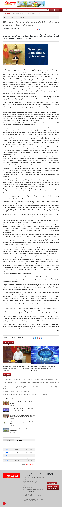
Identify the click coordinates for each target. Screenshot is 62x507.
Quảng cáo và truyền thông (52, 487)
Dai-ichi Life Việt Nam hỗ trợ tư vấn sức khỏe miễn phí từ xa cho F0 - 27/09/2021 (26, 394)
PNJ (7, 452)
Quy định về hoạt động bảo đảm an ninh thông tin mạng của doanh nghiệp (26, 13)
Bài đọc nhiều (8, 398)
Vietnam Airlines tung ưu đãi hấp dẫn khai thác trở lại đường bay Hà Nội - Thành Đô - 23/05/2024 (30, 379)
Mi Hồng (7, 460)
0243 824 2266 (31, 491)
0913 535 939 (51, 477)
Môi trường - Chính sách (18, 17)
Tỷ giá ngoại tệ (19, 440)
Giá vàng (8, 440)
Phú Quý (7, 458)
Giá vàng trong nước (9, 444)
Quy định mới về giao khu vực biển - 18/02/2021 (17, 391)
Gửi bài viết (51, 483)
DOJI (7, 455)
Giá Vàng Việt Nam (30, 466)
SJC (7, 449)
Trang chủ (8, 17)
